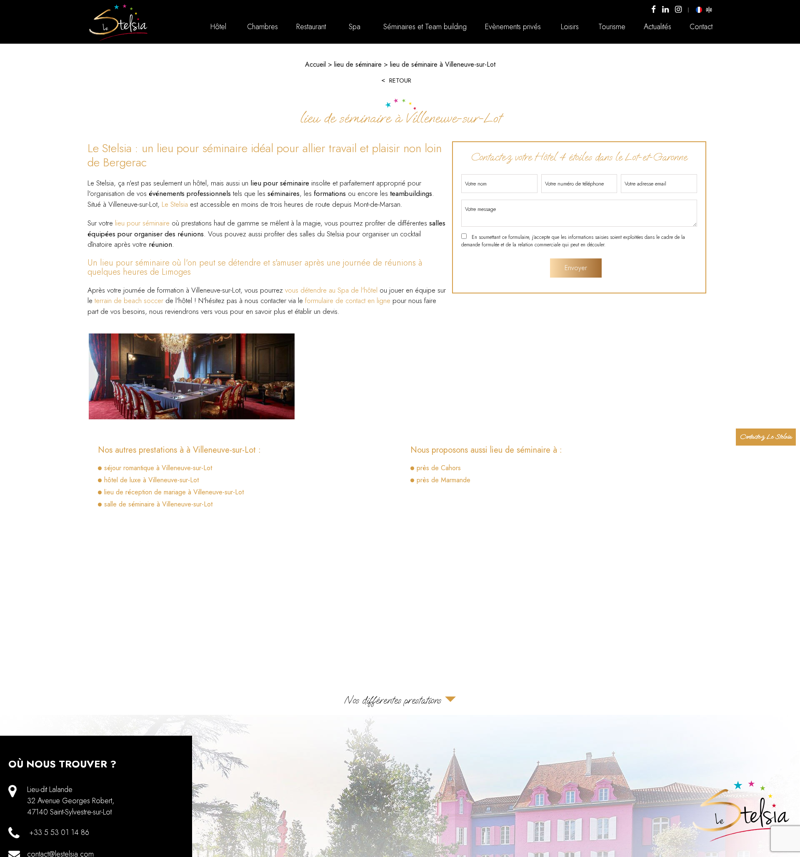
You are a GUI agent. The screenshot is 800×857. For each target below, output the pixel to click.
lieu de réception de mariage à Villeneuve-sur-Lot (174, 492)
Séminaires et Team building (425, 26)
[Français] (699, 9)
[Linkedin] (665, 10)
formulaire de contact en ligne (347, 301)
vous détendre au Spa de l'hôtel (331, 290)
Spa (354, 26)
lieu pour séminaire (142, 223)
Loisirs (570, 26)
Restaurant (311, 26)
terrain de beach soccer (129, 301)
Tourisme (611, 26)
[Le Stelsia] (119, 40)
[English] (708, 9)
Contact (701, 26)
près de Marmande (443, 480)
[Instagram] (678, 10)
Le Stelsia (175, 204)
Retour (400, 80)
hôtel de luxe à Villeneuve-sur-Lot (151, 480)
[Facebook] (653, 10)
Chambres (262, 26)
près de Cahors (439, 468)
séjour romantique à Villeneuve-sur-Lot (158, 468)
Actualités (657, 26)
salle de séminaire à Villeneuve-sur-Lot (158, 504)
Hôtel (218, 26)
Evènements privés (513, 26)
